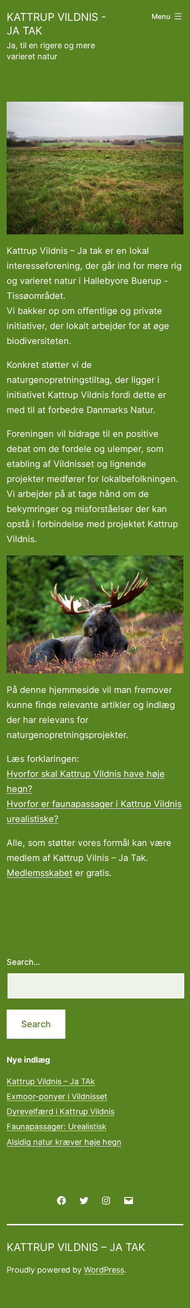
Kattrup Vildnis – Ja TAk (51, 1081)
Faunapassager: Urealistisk (56, 1126)
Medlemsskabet (39, 873)
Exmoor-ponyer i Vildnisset (57, 1096)
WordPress (104, 1269)
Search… (23, 962)
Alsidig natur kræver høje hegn (64, 1142)
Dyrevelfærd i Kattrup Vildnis (60, 1111)
